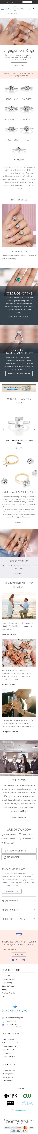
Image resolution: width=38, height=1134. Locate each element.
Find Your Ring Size (8, 993)
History (4, 989)
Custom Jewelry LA (8, 1056)
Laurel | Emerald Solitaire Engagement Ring (19, 442)
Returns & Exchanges (9, 976)
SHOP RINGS (19, 65)
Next (34, 233)
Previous (3, 233)
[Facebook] (20, 960)
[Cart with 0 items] (34, 8)
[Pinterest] (17, 960)
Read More (23, 811)
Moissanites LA (7, 1053)
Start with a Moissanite (19, 373)
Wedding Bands (7, 1074)
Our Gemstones (7, 1080)
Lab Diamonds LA (8, 1050)
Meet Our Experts (8, 979)
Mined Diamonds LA (9, 1046)
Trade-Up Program (8, 986)
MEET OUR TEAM (19, 817)
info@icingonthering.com (14, 1018)
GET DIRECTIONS (13, 857)
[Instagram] (23, 960)
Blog (3, 996)
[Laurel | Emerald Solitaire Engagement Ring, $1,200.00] (19, 422)
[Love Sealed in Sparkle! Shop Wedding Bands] (19, 388)
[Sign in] (28, 8)
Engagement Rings (8, 1070)
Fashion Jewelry (7, 1077)
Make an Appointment (17, 851)
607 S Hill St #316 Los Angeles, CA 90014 (14, 1026)
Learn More (19, 522)
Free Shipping (7, 983)
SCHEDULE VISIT (27, 2)
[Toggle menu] (2, 8)
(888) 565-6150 (11, 1021)
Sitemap (19, 1124)
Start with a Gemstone (19, 317)
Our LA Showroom (8, 1039)
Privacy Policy (23, 1122)
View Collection (11, 891)
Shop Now (19, 574)
